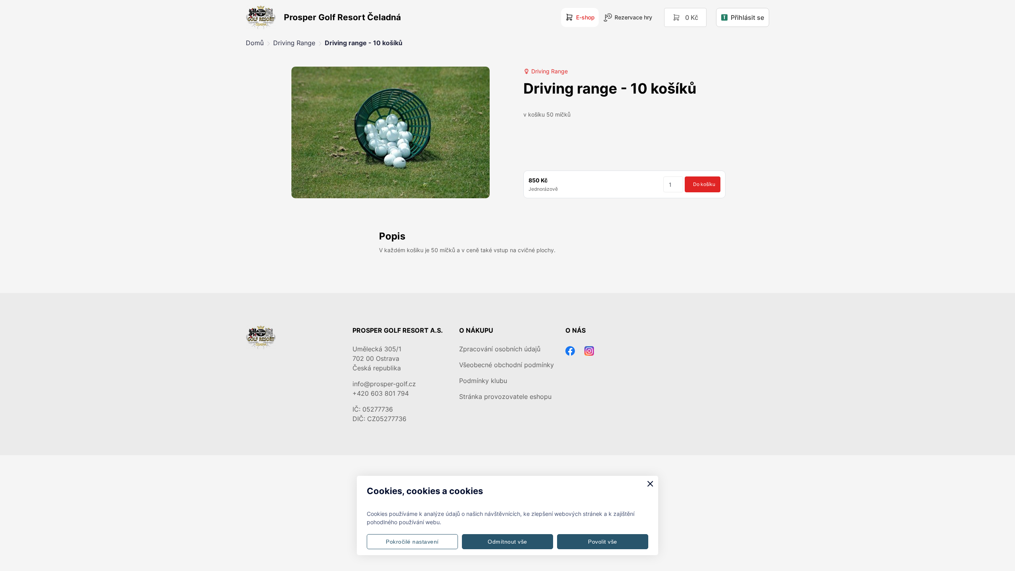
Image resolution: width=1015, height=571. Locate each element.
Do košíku (704, 184)
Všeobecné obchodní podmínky (506, 365)
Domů (255, 43)
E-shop (585, 17)
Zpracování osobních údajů (499, 349)
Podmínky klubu (483, 381)
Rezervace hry (633, 17)
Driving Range (294, 43)
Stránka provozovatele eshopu (505, 396)
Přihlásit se (747, 17)
